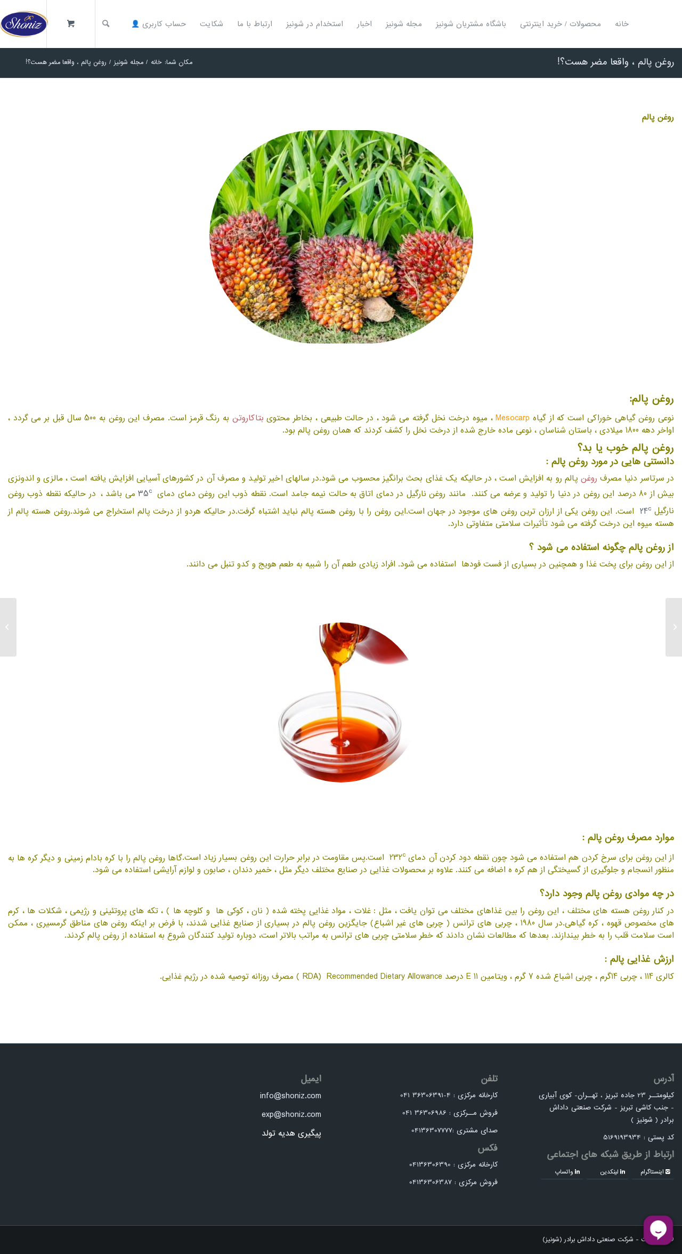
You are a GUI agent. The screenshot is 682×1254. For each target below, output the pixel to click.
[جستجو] (105, 24)
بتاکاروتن (248, 418)
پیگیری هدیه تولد (291, 1133)
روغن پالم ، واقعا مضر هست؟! (615, 62)
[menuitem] (622, 24)
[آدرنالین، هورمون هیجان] (673, 627)
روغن (589, 478)
